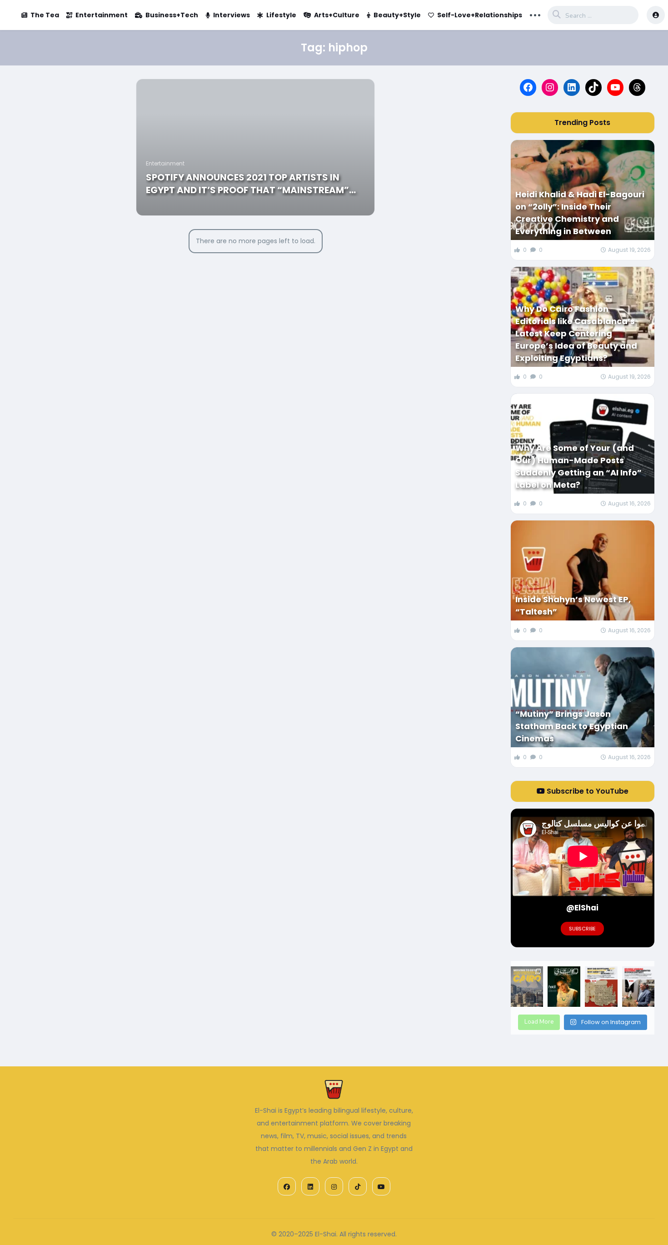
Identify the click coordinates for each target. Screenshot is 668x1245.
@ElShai (582, 907)
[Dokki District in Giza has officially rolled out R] (638, 986)
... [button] (535, 14)
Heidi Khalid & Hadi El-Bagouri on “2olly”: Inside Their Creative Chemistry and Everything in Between (579, 213)
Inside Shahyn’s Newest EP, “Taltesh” (573, 605)
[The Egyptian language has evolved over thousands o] (601, 986)
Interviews (231, 15)
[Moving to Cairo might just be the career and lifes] (527, 986)
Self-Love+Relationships (479, 15)
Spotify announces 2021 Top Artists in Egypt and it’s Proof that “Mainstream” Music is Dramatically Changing (247, 183)
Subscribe (582, 928)
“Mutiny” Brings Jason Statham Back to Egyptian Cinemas (571, 726)
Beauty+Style (397, 15)
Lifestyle (281, 15)
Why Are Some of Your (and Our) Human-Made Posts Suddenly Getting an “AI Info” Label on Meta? (578, 466)
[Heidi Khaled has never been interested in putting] (564, 986)
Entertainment (101, 15)
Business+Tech (171, 15)
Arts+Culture (336, 15)
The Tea (44, 15)
